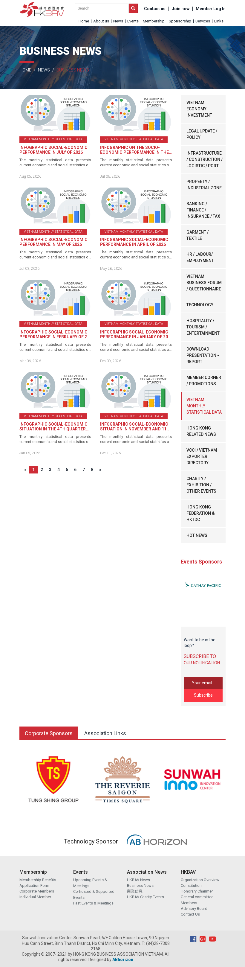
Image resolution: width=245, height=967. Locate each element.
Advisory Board (194, 908)
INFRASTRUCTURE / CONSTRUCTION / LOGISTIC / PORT (204, 159)
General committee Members (197, 900)
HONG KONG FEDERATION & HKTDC (200, 513)
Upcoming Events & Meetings (90, 883)
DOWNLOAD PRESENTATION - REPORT (202, 355)
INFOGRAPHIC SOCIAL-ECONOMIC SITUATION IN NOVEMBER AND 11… (134, 426)
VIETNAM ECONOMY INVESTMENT (199, 109)
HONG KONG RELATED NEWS (201, 431)
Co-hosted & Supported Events (93, 894)
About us (101, 21)
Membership (154, 21)
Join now (180, 9)
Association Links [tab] (105, 733)
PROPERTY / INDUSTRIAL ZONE (204, 184)
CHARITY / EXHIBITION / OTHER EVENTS (201, 485)
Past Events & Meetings (93, 903)
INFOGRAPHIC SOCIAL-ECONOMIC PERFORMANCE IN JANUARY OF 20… (135, 334)
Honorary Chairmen (197, 891)
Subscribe (203, 695)
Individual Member (35, 897)
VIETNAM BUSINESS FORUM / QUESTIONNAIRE (204, 282)
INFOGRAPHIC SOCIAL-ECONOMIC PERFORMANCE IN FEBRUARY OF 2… (54, 334)
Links (218, 21)
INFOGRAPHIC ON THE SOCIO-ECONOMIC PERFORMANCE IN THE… (136, 150)
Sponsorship (180, 21)
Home (84, 21)
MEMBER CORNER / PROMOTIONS (203, 380)
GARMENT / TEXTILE (197, 235)
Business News (140, 885)
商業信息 (135, 891)
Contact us (155, 9)
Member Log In (211, 9)
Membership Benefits (37, 880)
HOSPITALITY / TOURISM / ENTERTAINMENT (203, 327)
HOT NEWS (196, 535)
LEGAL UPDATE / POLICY (201, 134)
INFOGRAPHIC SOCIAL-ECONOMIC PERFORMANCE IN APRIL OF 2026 (134, 242)
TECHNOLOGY (199, 304)
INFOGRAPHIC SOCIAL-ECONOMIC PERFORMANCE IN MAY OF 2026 (53, 242)
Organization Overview (200, 880)
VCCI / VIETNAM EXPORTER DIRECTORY (201, 456)
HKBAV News (138, 880)
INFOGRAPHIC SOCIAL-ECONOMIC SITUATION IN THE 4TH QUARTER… (54, 426)
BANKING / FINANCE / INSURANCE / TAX (203, 210)
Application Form (34, 885)
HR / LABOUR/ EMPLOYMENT (200, 257)
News (118, 21)
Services (202, 21)
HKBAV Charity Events (145, 897)
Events (133, 21)
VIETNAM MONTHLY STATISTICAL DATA (204, 406)
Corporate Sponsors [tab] (49, 733)
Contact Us (190, 914)
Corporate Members (36, 891)
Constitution (191, 885)
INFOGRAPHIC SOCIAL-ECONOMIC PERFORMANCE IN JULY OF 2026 (53, 150)
